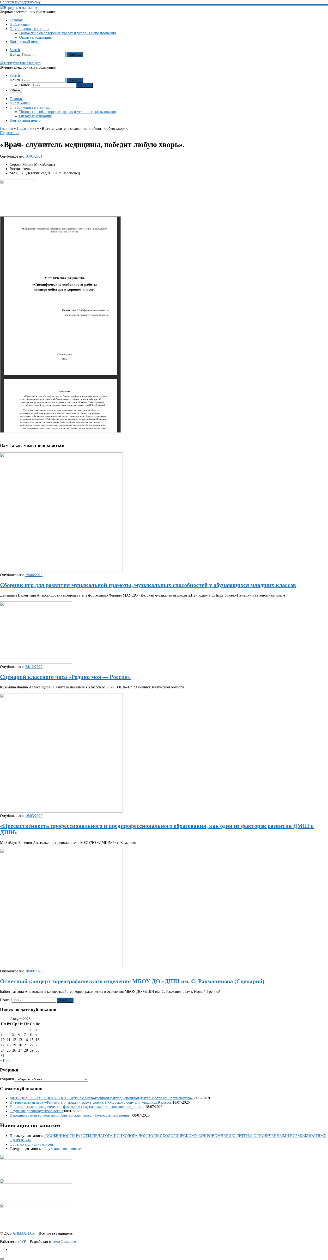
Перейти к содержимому (20, 2)
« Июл (5, 1061)
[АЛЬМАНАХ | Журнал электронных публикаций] (20, 8)
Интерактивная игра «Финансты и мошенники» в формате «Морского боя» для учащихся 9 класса (90, 1102)
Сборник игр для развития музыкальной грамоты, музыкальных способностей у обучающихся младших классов (148, 585)
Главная (6, 128)
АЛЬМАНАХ (23, 1233)
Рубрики (7, 1079)
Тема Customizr (64, 1241)
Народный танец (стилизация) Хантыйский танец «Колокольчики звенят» (70, 1115)
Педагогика (26, 128)
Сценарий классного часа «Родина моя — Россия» (65, 677)
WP (23, 1241)
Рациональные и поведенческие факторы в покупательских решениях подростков (77, 1107)
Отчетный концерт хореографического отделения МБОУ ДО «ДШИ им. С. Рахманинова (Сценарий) (132, 981)
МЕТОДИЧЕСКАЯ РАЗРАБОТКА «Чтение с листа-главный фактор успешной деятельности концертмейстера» (101, 1098)
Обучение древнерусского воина (36, 1111)
